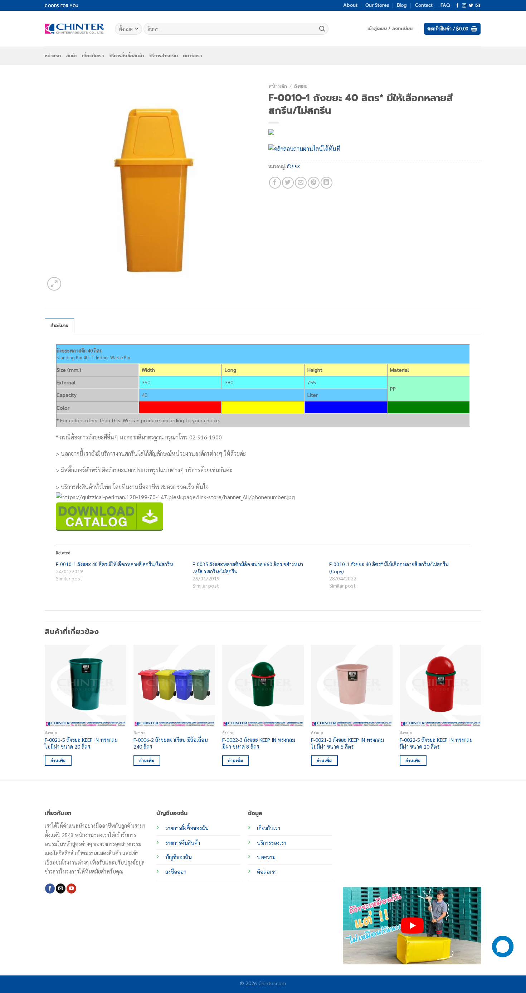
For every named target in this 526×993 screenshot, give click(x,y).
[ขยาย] (54, 284)
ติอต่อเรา (267, 871)
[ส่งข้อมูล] (322, 29)
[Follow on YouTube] (71, 889)
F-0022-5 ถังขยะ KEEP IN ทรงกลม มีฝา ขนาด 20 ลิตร (436, 743)
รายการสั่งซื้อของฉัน (187, 828)
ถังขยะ (300, 86)
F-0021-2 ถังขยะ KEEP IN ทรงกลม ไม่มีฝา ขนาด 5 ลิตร (347, 743)
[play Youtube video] (412, 925)
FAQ (445, 5)
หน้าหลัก (277, 86)
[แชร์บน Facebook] (275, 183)
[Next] (481, 711)
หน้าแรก (53, 55)
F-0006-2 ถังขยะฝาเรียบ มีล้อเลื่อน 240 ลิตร (170, 743)
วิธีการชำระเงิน (163, 55)
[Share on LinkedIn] (326, 183)
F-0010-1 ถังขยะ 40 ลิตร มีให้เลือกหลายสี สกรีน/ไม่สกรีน (114, 564)
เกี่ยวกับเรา (93, 55)
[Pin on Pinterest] (314, 183)
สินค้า (71, 55)
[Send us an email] (478, 5)
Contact (424, 5)
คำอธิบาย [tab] (59, 325)
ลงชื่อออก (175, 871)
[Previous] (45, 711)
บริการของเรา (271, 842)
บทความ (266, 857)
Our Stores (377, 5)
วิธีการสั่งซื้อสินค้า (126, 55)
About (350, 5)
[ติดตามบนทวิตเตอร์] (471, 5)
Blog (402, 5)
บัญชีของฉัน (178, 857)
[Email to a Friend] (301, 183)
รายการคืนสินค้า (182, 842)
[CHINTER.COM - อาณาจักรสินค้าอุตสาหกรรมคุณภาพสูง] (74, 29)
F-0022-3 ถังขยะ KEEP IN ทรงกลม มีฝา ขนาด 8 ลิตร (258, 743)
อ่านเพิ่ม (58, 760)
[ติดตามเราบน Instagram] (464, 5)
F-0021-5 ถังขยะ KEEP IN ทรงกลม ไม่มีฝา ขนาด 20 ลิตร (81, 743)
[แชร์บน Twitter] (288, 183)
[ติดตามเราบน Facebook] (457, 5)
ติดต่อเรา (192, 55)
